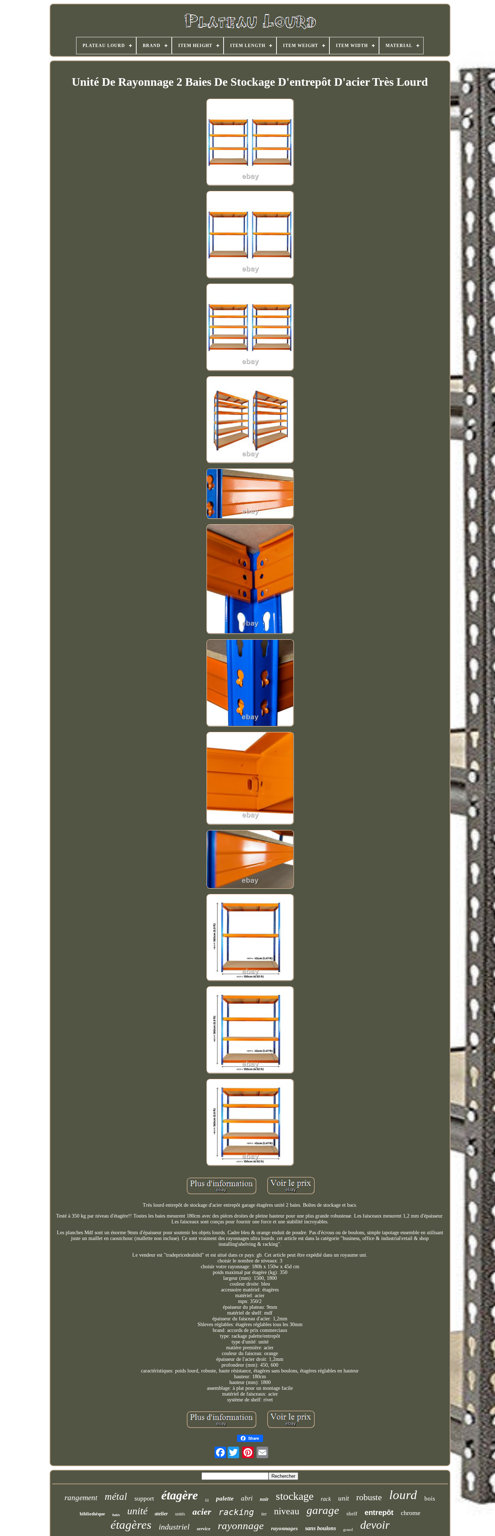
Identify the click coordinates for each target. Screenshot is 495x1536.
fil (207, 1500)
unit (343, 1498)
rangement (81, 1497)
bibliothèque (92, 1513)
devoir (375, 1524)
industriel (174, 1526)
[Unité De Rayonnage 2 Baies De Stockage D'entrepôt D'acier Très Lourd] (250, 143)
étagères (131, 1524)
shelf (351, 1513)
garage (323, 1510)
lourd (403, 1495)
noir (264, 1499)
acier (201, 1511)
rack (326, 1499)
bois (429, 1498)
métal (116, 1496)
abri (247, 1498)
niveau (286, 1511)
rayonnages (284, 1528)
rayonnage (241, 1525)
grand (348, 1529)
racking (236, 1512)
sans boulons (320, 1528)
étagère (179, 1495)
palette (225, 1498)
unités (180, 1513)
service (204, 1528)
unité (137, 1510)
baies (116, 1515)
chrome (410, 1512)
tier (264, 1513)
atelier (161, 1513)
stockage (294, 1496)
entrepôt (379, 1512)
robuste (369, 1497)
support (144, 1498)
